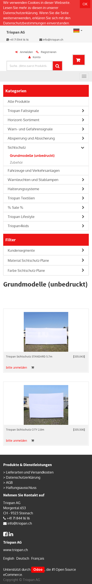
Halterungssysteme (23, 189)
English (8, 558)
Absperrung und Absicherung (31, 138)
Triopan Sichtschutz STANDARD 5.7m (29, 356)
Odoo (38, 569)
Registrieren (48, 52)
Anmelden (26, 52)
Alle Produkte (19, 101)
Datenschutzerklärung (20, 13)
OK (85, 4)
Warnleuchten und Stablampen (33, 179)
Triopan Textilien (21, 198)
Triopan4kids (18, 226)
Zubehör (16, 162)
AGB (9, 482)
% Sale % (15, 207)
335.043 (79, 356)
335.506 (79, 429)
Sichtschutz (17, 147)
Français (37, 558)
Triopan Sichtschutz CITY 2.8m (25, 429)
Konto (37, 57)
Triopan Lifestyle (21, 216)
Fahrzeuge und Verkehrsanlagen (34, 170)
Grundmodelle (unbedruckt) (32, 155)
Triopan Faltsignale (23, 110)
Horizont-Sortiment (23, 120)
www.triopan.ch (15, 550)
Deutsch (22, 558)
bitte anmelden (16, 367)
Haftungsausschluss (21, 487)
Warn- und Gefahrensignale (30, 129)
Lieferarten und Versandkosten (29, 472)
